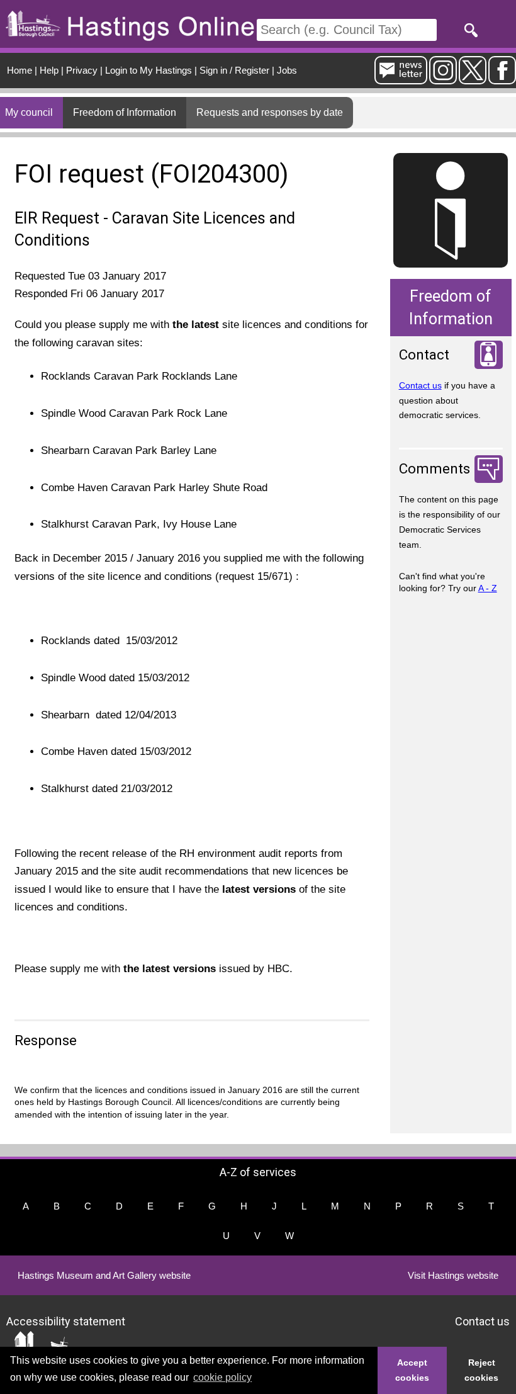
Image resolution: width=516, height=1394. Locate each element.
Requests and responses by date (269, 112)
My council (29, 112)
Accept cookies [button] (412, 1370)
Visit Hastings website (453, 1275)
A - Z (487, 588)
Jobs (287, 70)
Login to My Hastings (148, 70)
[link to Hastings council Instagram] (443, 79)
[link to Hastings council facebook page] (502, 79)
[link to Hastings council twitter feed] (472, 79)
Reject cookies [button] (481, 1370)
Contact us (420, 385)
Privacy (82, 70)
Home (19, 70)
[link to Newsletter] (400, 79)
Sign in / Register (234, 70)
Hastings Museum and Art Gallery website (104, 1275)
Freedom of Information (124, 112)
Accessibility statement (65, 1321)
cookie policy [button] (222, 1377)
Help (49, 70)
